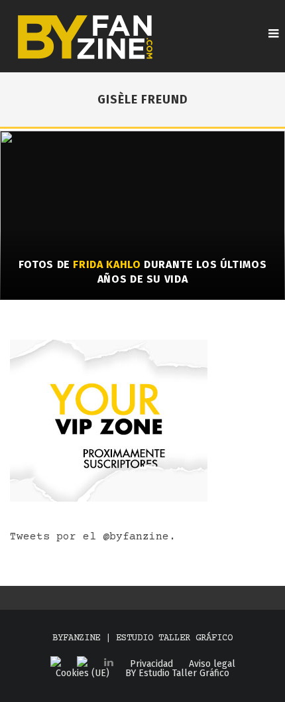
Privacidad (151, 664)
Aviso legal (212, 664)
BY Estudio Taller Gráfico (177, 673)
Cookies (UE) (82, 673)
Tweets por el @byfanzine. (93, 537)
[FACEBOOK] (55, 662)
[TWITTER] (82, 662)
